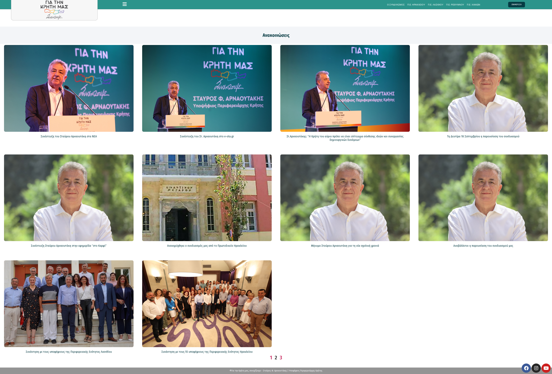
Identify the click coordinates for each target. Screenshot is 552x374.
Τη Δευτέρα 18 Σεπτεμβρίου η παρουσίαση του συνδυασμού (483, 136)
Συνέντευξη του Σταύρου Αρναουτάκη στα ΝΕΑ (69, 136)
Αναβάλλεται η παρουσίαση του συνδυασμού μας (483, 245)
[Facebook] (526, 368)
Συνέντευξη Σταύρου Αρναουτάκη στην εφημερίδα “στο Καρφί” (69, 245)
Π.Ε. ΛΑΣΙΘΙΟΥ (435, 4)
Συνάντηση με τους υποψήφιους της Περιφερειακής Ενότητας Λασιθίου (69, 351)
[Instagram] (536, 368)
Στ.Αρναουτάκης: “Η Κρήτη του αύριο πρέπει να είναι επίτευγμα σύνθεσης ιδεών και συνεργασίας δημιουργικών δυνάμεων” (345, 138)
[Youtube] (546, 368)
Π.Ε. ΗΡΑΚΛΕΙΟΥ (416, 4)
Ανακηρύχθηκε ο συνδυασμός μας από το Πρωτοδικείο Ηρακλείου (207, 245)
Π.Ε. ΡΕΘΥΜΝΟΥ (455, 4)
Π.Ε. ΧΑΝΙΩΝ (473, 4)
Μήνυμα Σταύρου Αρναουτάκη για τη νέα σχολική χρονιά (345, 245)
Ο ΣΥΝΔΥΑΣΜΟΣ (396, 4)
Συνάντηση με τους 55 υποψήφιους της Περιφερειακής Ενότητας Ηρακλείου (207, 351)
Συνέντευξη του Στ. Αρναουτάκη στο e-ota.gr (207, 136)
